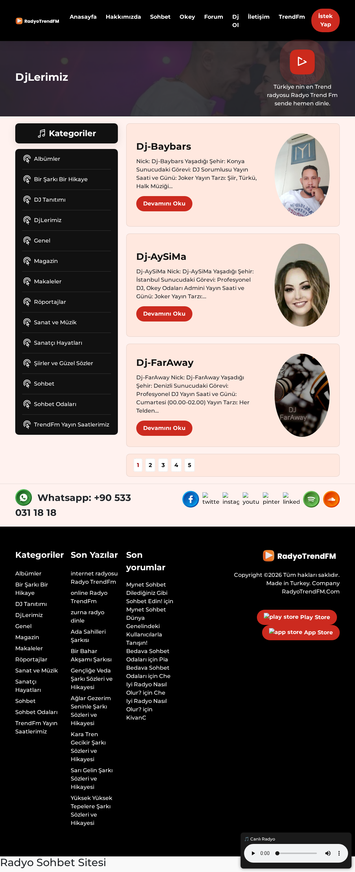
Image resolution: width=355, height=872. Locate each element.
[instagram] (232, 498)
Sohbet (44, 383)
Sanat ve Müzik (55, 322)
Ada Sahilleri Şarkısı (88, 635)
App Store (317, 632)
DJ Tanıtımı (50, 199)
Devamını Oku (164, 203)
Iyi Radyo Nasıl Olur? (146, 688)
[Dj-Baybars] (302, 174)
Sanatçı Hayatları (58, 343)
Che (165, 676)
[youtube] (252, 498)
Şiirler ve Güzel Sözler (63, 363)
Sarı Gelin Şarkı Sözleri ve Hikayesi (92, 778)
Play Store (314, 617)
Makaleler (48, 281)
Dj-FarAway (164, 362)
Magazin (46, 261)
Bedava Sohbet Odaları (148, 655)
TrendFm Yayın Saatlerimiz (71, 424)
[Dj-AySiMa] (302, 284)
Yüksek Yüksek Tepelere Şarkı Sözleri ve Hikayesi (91, 810)
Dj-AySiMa (161, 256)
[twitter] (211, 498)
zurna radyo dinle (87, 616)
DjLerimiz (47, 220)
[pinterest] (272, 498)
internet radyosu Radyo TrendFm (94, 577)
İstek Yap (325, 20)
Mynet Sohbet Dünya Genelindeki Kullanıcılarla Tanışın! (146, 626)
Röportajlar (50, 302)
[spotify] (312, 498)
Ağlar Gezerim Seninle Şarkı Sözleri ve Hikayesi (91, 710)
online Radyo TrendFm (89, 597)
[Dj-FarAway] (302, 394)
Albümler (47, 159)
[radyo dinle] (38, 20)
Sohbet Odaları (55, 404)
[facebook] (191, 498)
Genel (42, 240)
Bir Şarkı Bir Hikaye (61, 179)
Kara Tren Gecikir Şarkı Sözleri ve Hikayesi (88, 747)
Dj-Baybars (163, 146)
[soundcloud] (331, 498)
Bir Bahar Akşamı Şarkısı (91, 655)
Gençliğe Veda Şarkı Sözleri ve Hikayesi (92, 678)
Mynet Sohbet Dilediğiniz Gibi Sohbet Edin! (146, 593)
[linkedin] (292, 498)
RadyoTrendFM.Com (311, 591)
